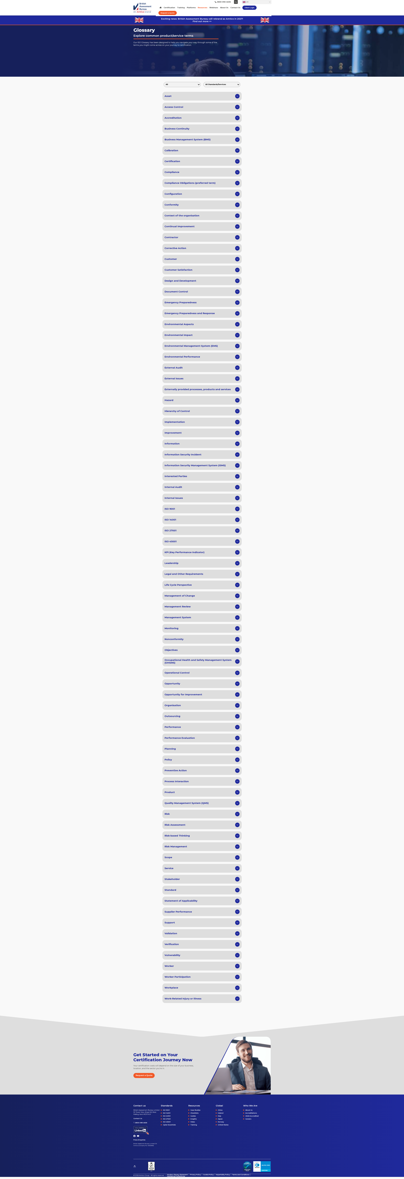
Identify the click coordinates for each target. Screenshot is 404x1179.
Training (181, 8)
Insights (193, 1119)
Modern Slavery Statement (177, 1175)
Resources (202, 8)
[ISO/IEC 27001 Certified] (262, 1166)
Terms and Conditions (240, 1175)
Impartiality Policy (223, 1175)
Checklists (194, 1113)
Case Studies (195, 1110)
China (220, 1110)
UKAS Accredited (252, 1116)
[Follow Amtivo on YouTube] (138, 1136)
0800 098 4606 (224, 2)
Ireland (220, 1113)
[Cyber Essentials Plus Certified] (247, 1166)
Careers (248, 1119)
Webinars (213, 8)
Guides (193, 1116)
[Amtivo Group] (139, 1166)
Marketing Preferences (176, 1176)
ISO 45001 (167, 1122)
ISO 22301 (167, 1116)
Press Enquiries (139, 1140)
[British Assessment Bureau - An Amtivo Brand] (143, 8)
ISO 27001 (167, 1119)
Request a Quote (168, 13)
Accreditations (251, 1113)
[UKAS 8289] (151, 1166)
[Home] (160, 8)
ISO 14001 (166, 1113)
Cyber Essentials (169, 1125)
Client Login (249, 8)
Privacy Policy (195, 1175)
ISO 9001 (166, 1110)
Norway (221, 1122)
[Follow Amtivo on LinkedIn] (147, 1130)
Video (192, 1122)
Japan (220, 1119)
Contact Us (137, 1118)
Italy (219, 1116)
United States (223, 1125)
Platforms (191, 8)
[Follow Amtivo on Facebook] (135, 1136)
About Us (248, 1110)
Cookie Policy (208, 1175)
